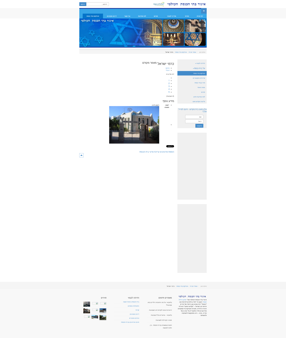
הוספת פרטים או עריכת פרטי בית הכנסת (156, 151)
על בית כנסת (199, 68)
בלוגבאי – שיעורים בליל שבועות (161, 315)
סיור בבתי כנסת (200, 83)
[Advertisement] (192, 166)
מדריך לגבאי (171, 16)
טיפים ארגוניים (134, 318)
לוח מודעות (142, 16)
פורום (156, 16)
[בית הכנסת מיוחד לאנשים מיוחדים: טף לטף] (94, 309)
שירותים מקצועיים (199, 78)
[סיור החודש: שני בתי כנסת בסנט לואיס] (86, 316)
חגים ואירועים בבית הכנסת (130, 322)
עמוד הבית (192, 52)
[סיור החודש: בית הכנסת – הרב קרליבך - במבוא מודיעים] (102, 317)
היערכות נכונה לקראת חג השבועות (160, 310)
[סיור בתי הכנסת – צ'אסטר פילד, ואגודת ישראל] (94, 317)
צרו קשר (127, 16)
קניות (137, 310)
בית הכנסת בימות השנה (131, 302)
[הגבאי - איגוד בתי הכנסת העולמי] (186, 4)
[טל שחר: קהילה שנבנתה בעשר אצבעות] (86, 310)
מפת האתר (201, 87)
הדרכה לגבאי (200, 63)
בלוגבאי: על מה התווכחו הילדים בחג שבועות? (160, 303)
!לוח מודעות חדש (199, 97)
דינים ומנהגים (112, 16)
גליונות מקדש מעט (199, 101)
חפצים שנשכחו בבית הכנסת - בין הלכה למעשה (161, 326)
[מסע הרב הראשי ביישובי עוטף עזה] (102, 303)
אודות (187, 16)
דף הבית (200, 16)
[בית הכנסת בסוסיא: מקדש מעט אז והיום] (102, 310)
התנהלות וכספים (133, 306)
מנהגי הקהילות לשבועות (164, 320)
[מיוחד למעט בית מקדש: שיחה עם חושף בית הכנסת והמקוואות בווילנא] (94, 303)
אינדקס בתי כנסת (93, 16)
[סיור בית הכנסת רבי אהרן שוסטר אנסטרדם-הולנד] (86, 304)
